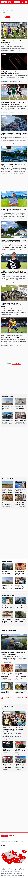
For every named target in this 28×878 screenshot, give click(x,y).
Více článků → (23, 630)
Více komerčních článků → (9, 708)
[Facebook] (1, 845)
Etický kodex (16, 840)
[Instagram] (4, 845)
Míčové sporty (21, 17)
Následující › (16, 363)
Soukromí (3, 840)
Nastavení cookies (5, 841)
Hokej (13, 17)
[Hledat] (18, 2)
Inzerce (23, 841)
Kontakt (23, 840)
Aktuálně (3, 10)
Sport (8, 10)
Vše (3, 17)
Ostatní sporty (5, 19)
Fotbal (7, 17)
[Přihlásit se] (22, 2)
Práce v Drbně (15, 841)
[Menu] (26, 2)
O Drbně (9, 840)
